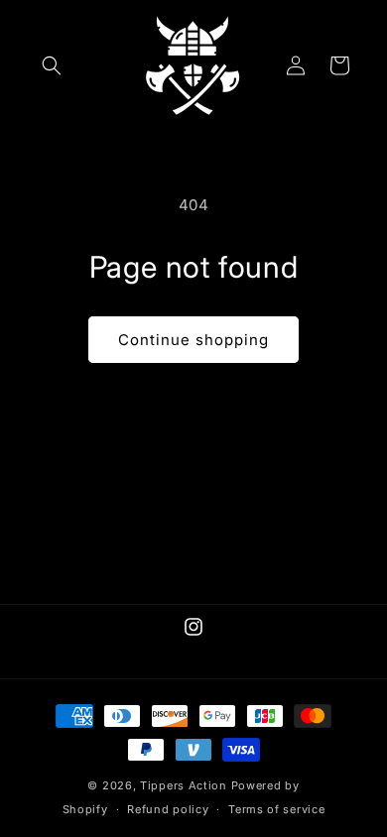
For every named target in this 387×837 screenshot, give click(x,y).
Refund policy (167, 809)
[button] (51, 65)
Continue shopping (193, 339)
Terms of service (276, 809)
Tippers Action (183, 785)
